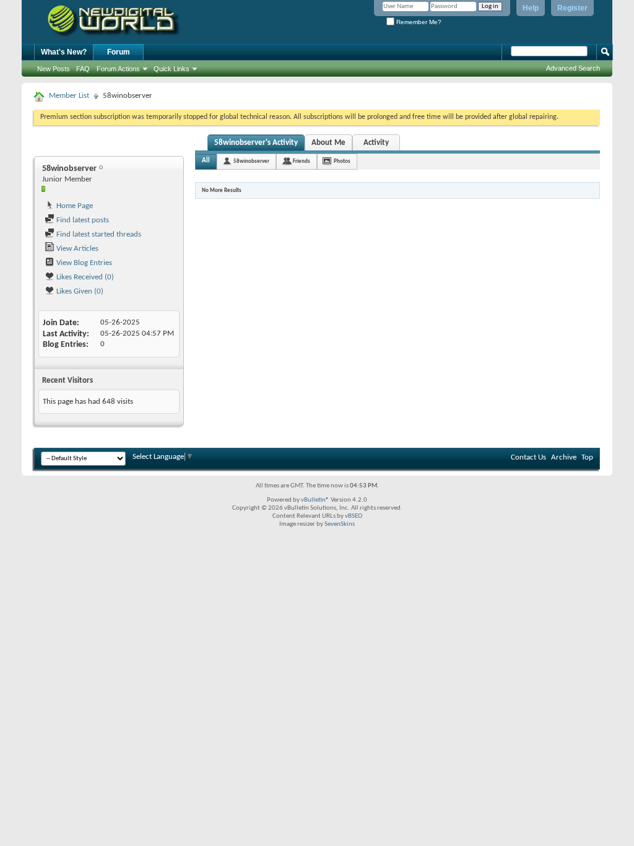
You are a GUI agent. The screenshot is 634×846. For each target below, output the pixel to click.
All (206, 160)
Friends (301, 161)
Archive (563, 457)
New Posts (53, 68)
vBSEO (353, 516)
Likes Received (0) (84, 277)
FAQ (83, 68)
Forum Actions (118, 68)
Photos (342, 161)
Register (572, 8)
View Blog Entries (83, 263)
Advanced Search (573, 68)
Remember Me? (417, 22)
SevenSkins (339, 524)
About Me (328, 143)
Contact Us (528, 457)
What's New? (64, 52)
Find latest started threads (97, 234)
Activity (376, 143)
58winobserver (251, 161)
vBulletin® (315, 500)
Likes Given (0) (78, 291)
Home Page (73, 206)
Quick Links (171, 68)
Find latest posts (81, 220)
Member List (69, 96)
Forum (118, 52)
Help (531, 8)
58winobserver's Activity (256, 143)
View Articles (76, 249)
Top (587, 457)
